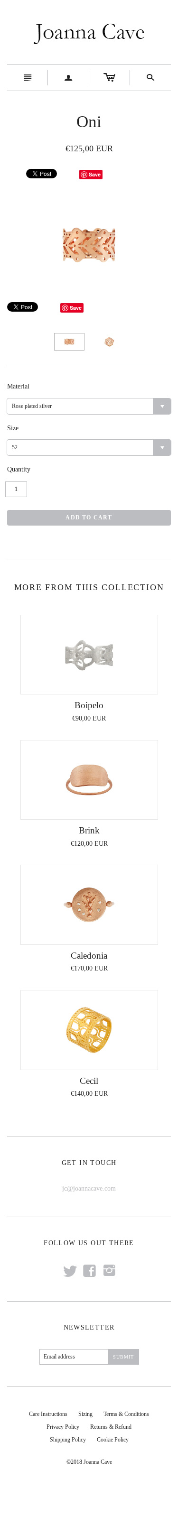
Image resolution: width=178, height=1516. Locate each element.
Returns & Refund (110, 1427)
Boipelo (89, 705)
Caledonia (89, 956)
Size (13, 428)
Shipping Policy (68, 1439)
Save (95, 174)
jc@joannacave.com (89, 1188)
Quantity (18, 469)
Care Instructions (48, 1414)
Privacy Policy (63, 1427)
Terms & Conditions (126, 1414)
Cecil (89, 1081)
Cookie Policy (113, 1439)
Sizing (85, 1414)
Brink (89, 830)
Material (18, 386)
